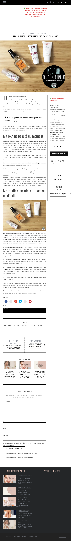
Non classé (24, 475)
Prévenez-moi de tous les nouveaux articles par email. (19, 457)
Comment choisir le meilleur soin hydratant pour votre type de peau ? (40, 374)
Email (24, 329)
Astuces (20, 520)
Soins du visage (29, 33)
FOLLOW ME (58, 175)
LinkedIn (41, 325)
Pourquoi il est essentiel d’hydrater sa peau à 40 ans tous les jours (25, 514)
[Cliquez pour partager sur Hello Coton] (10, 301)
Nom (4, 421)
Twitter (16, 325)
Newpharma (6, 251)
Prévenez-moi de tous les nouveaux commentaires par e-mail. (21, 454)
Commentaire (7, 402)
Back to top (62, 537)
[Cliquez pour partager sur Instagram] (25, 301)
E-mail (5, 428)
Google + (33, 325)
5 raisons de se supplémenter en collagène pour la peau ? (16, 505)
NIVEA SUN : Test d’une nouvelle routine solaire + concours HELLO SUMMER (35, 344)
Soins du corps (25, 510)
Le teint (24, 497)
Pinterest (24, 325)
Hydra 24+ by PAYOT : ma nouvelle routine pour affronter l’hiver (13, 345)
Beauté (19, 475)
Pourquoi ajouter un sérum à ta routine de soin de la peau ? (10, 374)
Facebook (7, 325)
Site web (5, 436)
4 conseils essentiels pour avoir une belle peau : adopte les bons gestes (25, 374)
